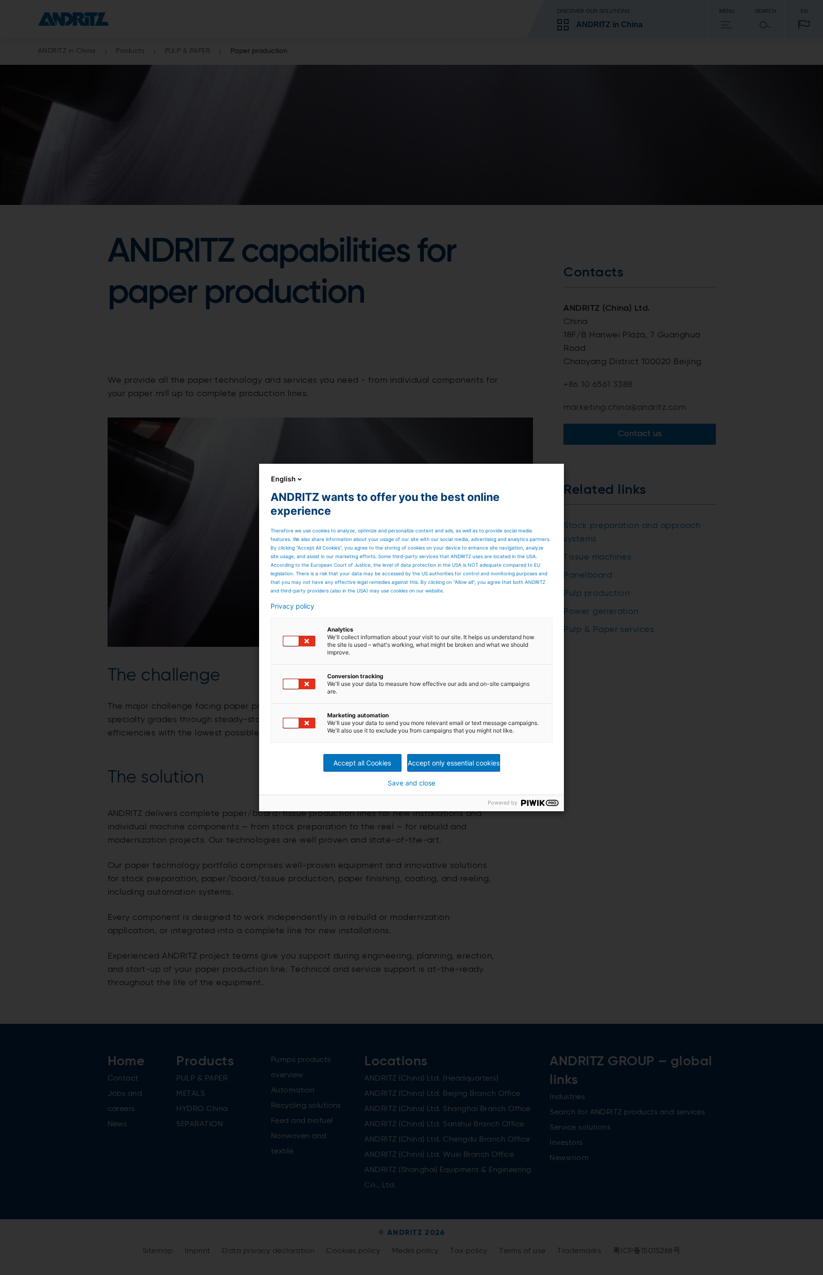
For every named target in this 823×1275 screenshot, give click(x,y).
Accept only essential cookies (454, 763)
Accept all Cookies (362, 763)
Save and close (411, 783)
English (283, 479)
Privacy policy (292, 606)
